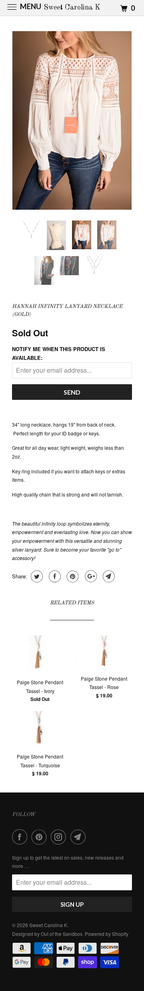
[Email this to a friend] (108, 576)
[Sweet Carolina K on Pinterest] (41, 836)
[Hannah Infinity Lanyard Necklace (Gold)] (72, 120)
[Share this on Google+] (90, 576)
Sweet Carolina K (48, 924)
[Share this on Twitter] (36, 576)
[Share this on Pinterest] (72, 576)
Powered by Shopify (106, 933)
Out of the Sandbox (61, 933)
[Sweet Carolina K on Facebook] (21, 836)
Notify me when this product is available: (58, 353)
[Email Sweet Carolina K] (79, 836)
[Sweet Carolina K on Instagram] (60, 836)
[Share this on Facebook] (54, 576)
